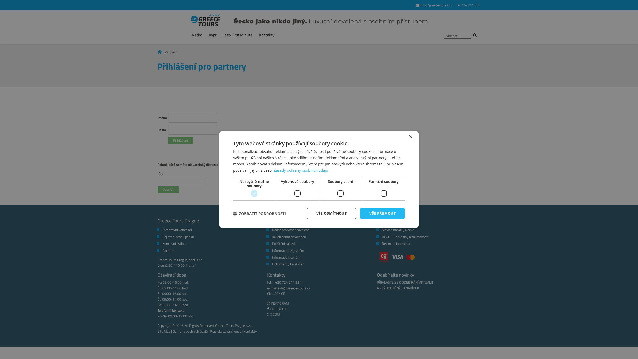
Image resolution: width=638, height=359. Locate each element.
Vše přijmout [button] (382, 213)
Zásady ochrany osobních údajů (301, 170)
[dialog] (319, 179)
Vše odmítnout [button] (331, 213)
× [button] (410, 137)
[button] (259, 213)
